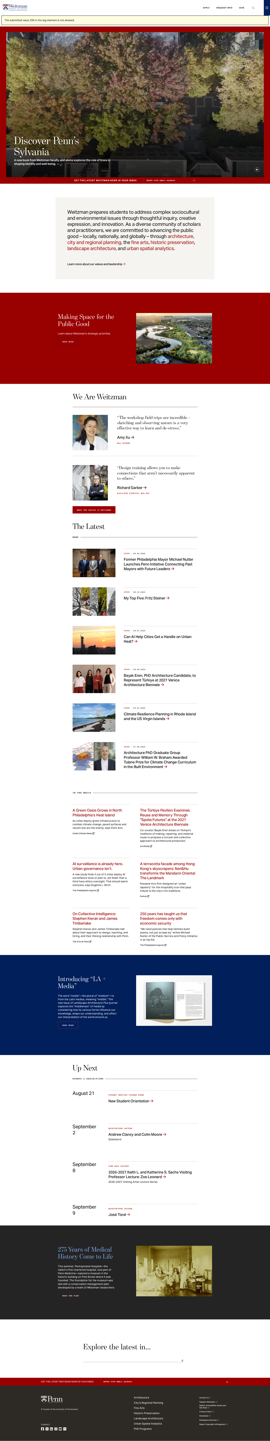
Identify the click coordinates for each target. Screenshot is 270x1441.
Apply (206, 7)
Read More (68, 342)
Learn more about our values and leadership (94, 264)
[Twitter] (47, 1429)
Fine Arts (139, 1408)
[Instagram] (56, 1429)
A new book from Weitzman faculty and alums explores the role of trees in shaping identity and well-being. (62, 162)
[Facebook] (42, 1429)
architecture (180, 236)
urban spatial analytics (150, 248)
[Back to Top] (260, 1423)
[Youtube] (60, 1429)
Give (241, 7)
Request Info (224, 7)
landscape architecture (91, 248)
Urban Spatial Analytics (148, 1423)
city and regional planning (94, 242)
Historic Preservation (147, 1413)
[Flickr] (64, 1429)
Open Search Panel (253, 8)
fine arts (139, 242)
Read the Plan (70, 1296)
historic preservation (172, 242)
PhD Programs (143, 1428)
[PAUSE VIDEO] (257, 169)
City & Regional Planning (148, 1402)
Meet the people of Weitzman (94, 510)
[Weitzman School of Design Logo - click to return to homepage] (15, 7)
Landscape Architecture (148, 1418)
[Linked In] (51, 1429)
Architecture (141, 1397)
